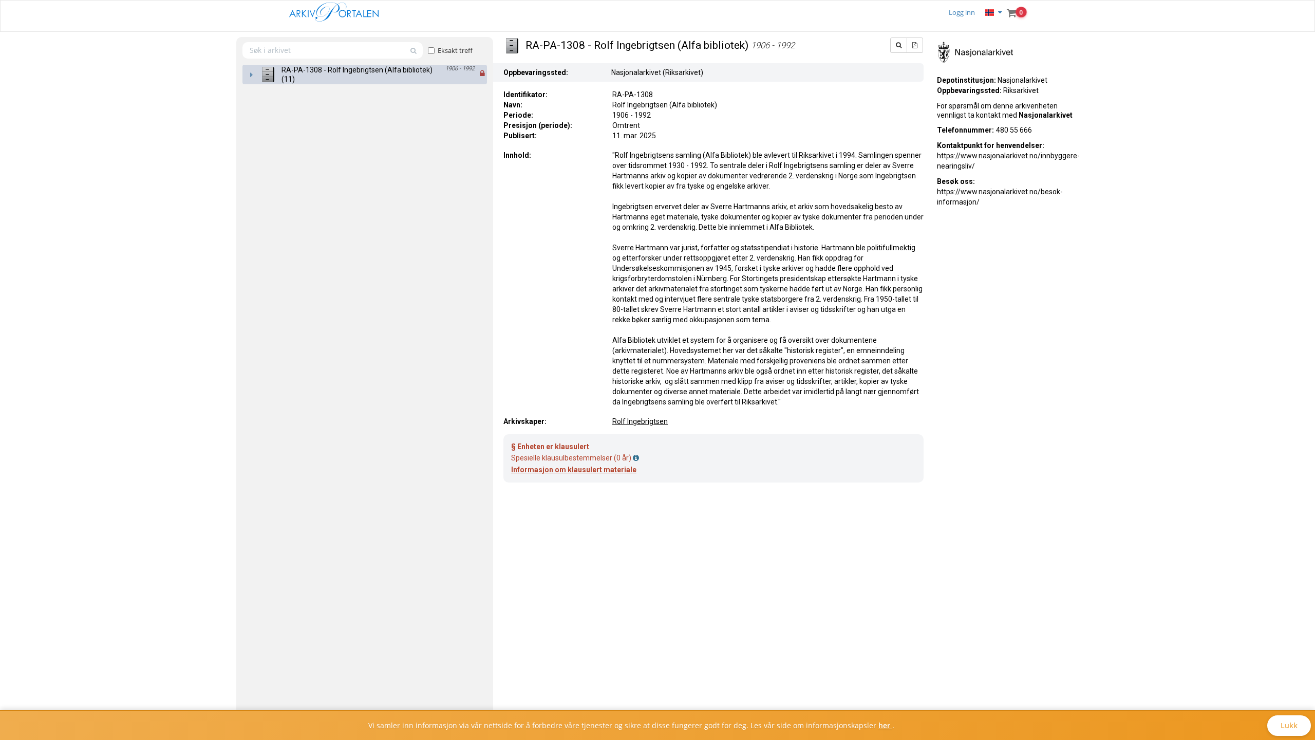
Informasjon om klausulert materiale (573, 470)
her (885, 725)
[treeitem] (364, 74)
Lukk (1289, 725)
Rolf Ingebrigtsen (640, 421)
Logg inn (962, 12)
